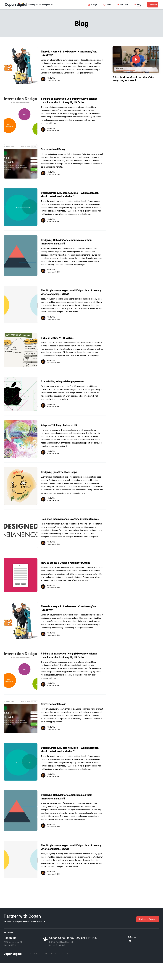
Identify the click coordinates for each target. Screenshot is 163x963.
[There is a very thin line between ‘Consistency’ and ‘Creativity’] (20, 65)
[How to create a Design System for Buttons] (20, 575)
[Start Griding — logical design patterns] (20, 394)
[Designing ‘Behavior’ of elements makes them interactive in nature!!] (20, 255)
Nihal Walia (51, 78)
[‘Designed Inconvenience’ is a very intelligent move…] (20, 531)
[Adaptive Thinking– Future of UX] (20, 439)
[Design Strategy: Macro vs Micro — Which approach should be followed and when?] (20, 207)
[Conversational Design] (20, 161)
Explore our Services (148, 919)
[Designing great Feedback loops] (20, 486)
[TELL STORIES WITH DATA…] (20, 350)
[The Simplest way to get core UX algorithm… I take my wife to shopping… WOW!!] (20, 304)
